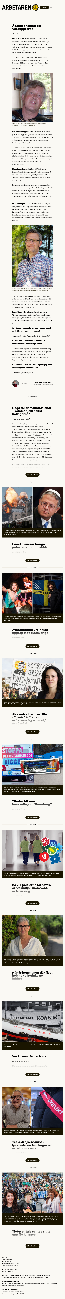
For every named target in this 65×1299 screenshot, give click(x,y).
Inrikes (15, 34)
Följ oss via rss (8, 1271)
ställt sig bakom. (46, 457)
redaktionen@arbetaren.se (10, 1265)
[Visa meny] (51, 7)
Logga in (44, 7)
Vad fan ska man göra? (21, 419)
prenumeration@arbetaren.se (14, 1285)
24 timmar (28, 446)
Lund (29, 435)
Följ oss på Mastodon (10, 1269)
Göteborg (38, 435)
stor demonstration (44, 446)
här (16, 435)
